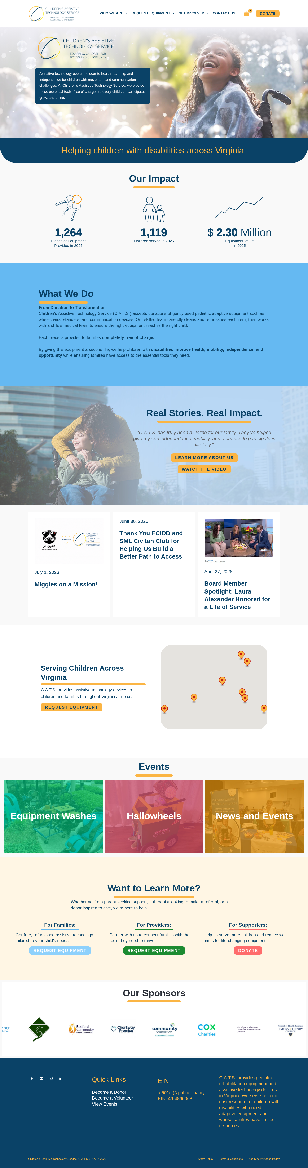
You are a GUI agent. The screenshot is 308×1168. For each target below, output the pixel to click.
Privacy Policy (204, 1158)
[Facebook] (31, 1078)
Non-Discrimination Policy (264, 1158)
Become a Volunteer (112, 1098)
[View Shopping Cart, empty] (246, 13)
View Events (104, 1104)
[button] (125, 13)
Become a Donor (109, 1092)
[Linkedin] (60, 1078)
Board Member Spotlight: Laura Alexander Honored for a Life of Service (237, 595)
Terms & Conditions (231, 1158)
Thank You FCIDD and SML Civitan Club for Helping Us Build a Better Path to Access (151, 545)
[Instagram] (51, 1078)
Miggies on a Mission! (66, 584)
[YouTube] (41, 1078)
